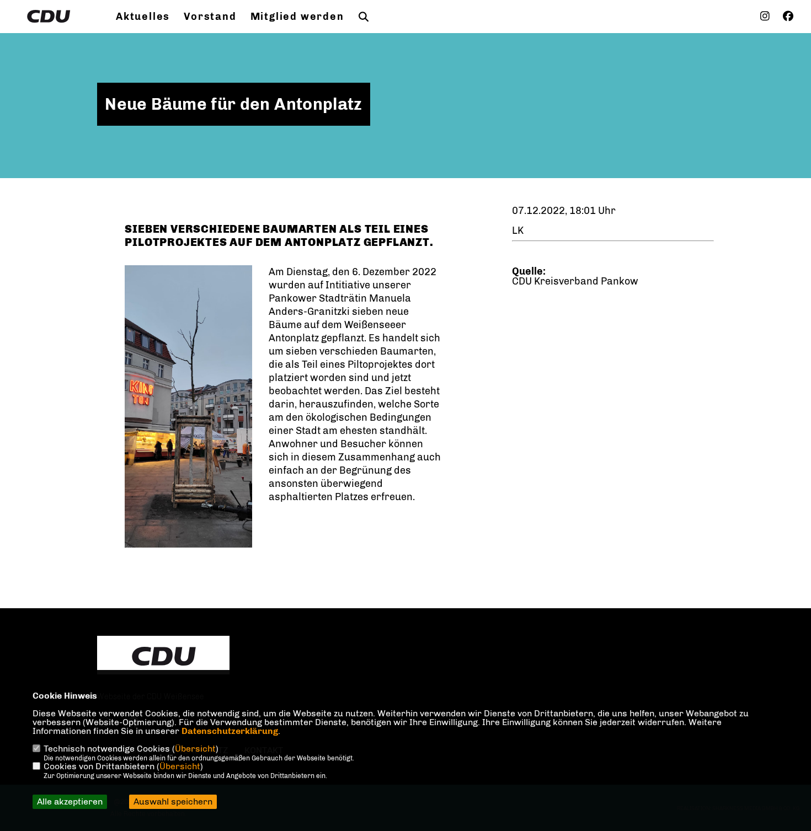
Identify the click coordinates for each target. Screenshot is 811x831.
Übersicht (195, 748)
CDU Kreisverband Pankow (575, 281)
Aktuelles (143, 17)
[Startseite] (163, 656)
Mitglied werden (297, 17)
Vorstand (210, 17)
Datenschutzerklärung (230, 731)
